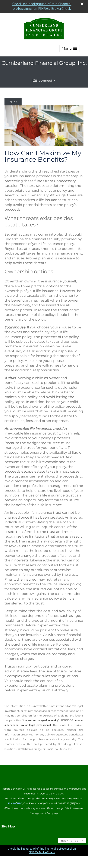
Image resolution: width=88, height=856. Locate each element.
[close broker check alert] (82, 4)
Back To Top (70, 840)
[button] (69, 48)
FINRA (12, 803)
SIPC (19, 803)
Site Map (8, 826)
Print (13, 102)
